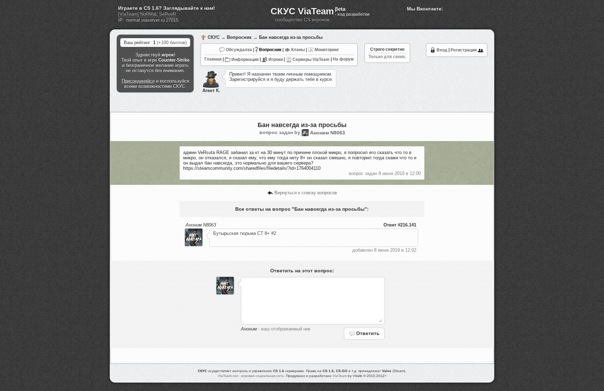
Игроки (275, 59)
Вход (441, 50)
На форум (343, 59)
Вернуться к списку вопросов (305, 192)
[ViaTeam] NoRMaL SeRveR (147, 14)
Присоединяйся (138, 81)
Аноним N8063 (327, 132)
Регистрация (464, 50)
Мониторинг (326, 49)
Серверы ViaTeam (311, 59)
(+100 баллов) (172, 42)
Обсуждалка (238, 49)
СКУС (214, 37)
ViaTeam (340, 376)
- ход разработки (352, 14)
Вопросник (239, 37)
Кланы (297, 49)
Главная (213, 59)
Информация (244, 59)
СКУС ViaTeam (302, 11)
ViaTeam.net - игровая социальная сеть (251, 376)
